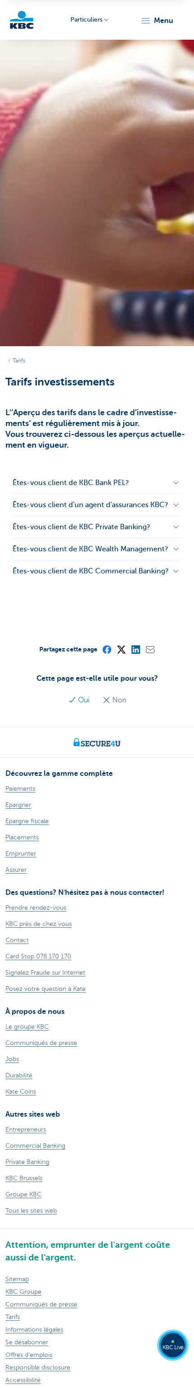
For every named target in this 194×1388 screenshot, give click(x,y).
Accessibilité (23, 1380)
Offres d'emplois (28, 1354)
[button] (157, 21)
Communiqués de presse (41, 1304)
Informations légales (34, 1329)
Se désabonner (26, 1342)
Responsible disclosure (37, 1367)
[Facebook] (106, 649)
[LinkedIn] (135, 649)
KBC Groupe (23, 1291)
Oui (84, 700)
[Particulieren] (21, 19)
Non (118, 700)
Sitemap (17, 1279)
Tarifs (19, 360)
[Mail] (149, 649)
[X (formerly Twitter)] (120, 649)
